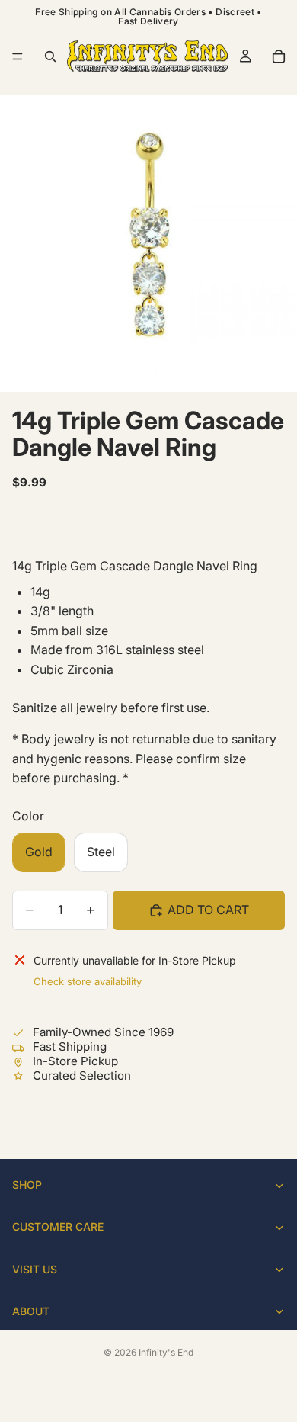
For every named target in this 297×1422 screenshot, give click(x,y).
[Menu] (17, 56)
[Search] (50, 56)
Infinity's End (166, 1352)
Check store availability (88, 981)
